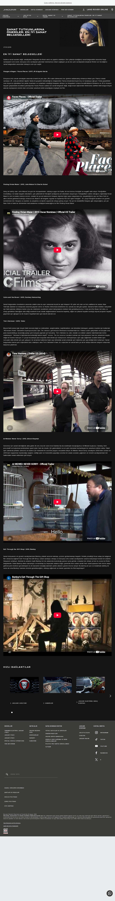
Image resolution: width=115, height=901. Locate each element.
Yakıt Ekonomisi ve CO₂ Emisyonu (12, 823)
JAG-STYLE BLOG (84, 732)
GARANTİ (32, 738)
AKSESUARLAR (33, 735)
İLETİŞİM (48, 746)
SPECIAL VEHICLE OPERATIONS (14, 741)
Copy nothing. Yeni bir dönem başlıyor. (58, 3)
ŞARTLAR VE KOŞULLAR (11, 792)
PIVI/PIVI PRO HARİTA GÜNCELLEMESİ (57, 744)
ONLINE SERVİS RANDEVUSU (54, 736)
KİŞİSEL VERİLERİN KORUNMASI (14, 788)
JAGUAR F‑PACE (9, 735)
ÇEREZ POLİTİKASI (10, 801)
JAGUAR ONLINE (84, 738)
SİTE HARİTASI (9, 806)
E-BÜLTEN (82, 735)
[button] (95, 10)
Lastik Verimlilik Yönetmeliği (10, 826)
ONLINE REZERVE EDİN (34, 731)
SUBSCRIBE (32, 741)
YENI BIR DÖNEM (9, 744)
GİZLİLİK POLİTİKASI (10, 797)
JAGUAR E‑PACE (9, 738)
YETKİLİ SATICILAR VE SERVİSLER (55, 730)
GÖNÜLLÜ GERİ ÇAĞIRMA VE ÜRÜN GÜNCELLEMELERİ (56, 740)
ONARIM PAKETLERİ (51, 733)
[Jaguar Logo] (9, 10)
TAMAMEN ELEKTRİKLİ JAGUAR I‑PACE (14, 731)
